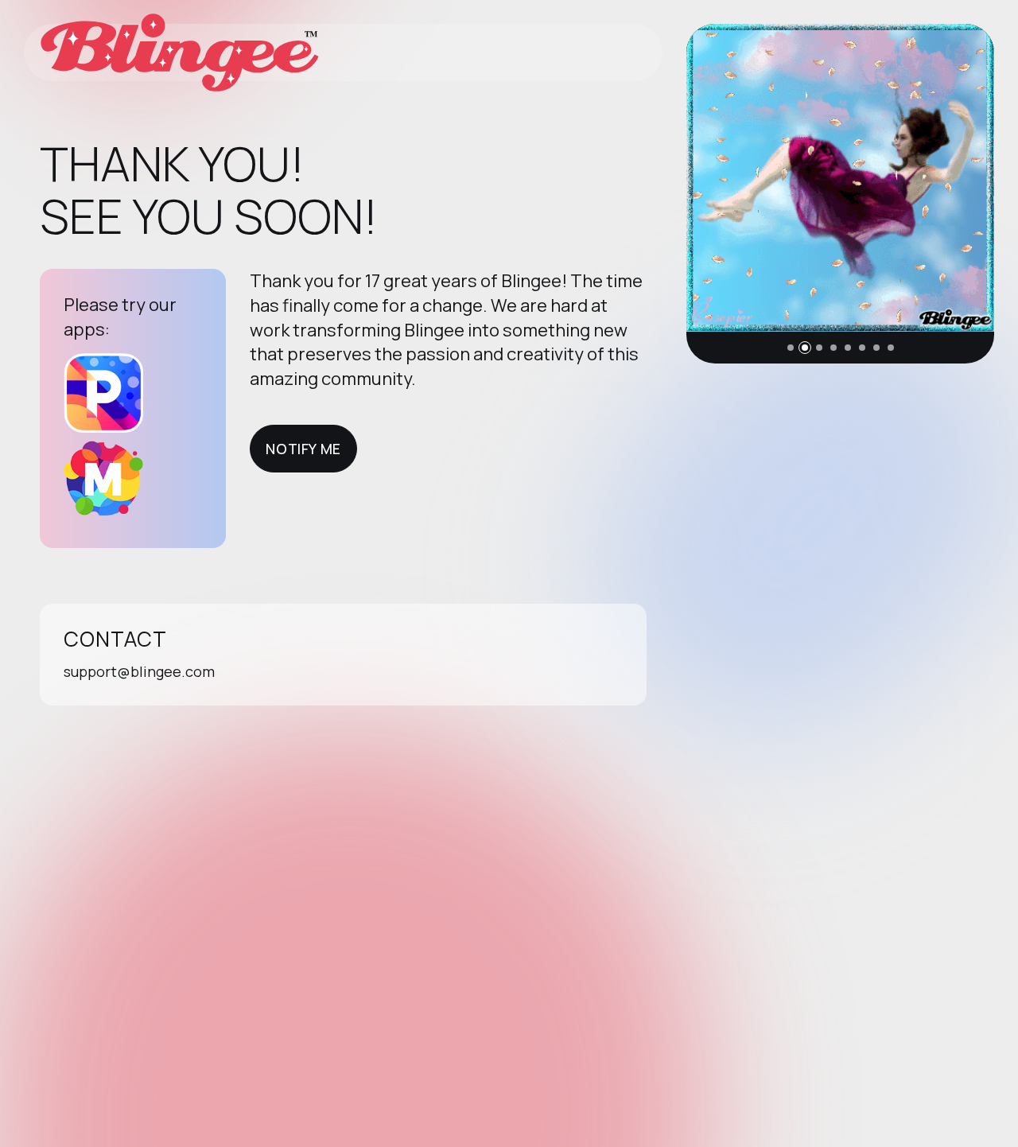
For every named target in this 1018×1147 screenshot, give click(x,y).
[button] (790, 347)
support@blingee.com (139, 671)
